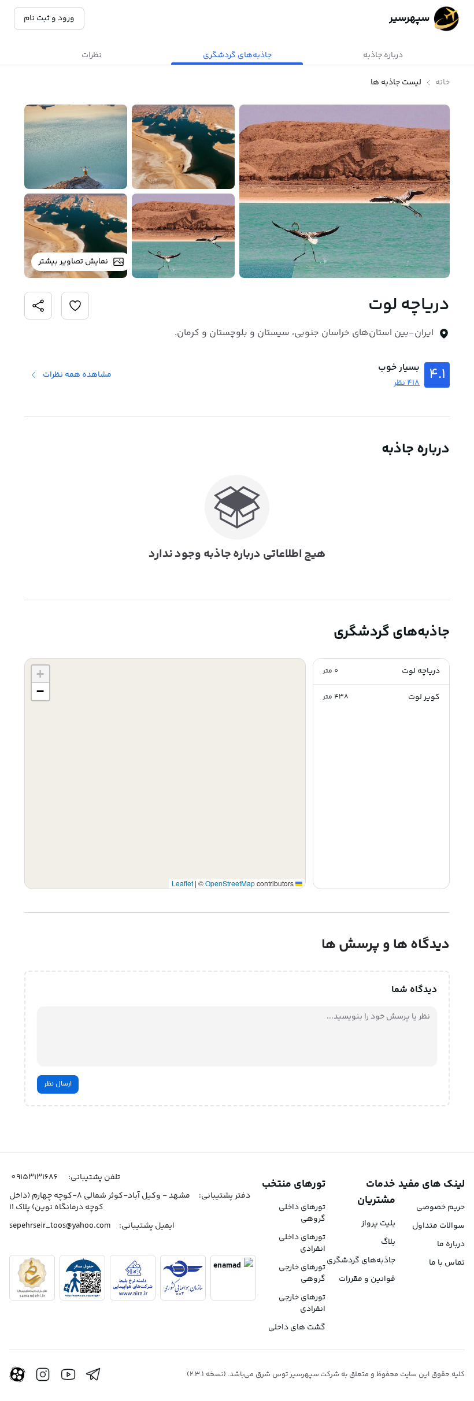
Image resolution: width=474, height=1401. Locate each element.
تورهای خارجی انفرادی (302, 1303)
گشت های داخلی (296, 1327)
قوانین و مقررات (367, 1279)
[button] (381, 672)
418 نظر (407, 383)
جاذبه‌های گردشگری (361, 1260)
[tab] (383, 55)
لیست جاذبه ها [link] (396, 82)
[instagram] (43, 1374)
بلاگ (388, 1242)
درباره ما (451, 1244)
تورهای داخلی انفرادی (302, 1243)
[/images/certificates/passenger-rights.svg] (82, 1277)
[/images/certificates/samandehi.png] (32, 1277)
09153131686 (34, 1177)
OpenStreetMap (230, 883)
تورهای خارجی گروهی (302, 1273)
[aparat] (17, 1374)
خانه (442, 82)
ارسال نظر (58, 1084)
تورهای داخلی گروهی (302, 1213)
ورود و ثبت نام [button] (49, 18)
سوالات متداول (438, 1226)
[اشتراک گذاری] (75, 305)
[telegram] (94, 1374)
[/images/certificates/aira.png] (132, 1277)
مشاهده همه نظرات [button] (77, 375)
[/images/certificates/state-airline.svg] (183, 1277)
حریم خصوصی (440, 1207)
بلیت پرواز (378, 1223)
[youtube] (68, 1374)
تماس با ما (447, 1263)
